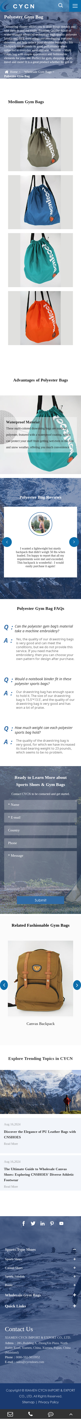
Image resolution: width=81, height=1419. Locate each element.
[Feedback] (50, 1414)
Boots (8, 1285)
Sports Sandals (15, 1276)
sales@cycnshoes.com (30, 1362)
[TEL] (30, 1414)
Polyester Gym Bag (17, 76)
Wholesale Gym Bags (38, 72)
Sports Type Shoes (20, 1249)
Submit (40, 900)
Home (14, 72)
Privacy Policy (48, 1402)
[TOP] (71, 1414)
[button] (7, 542)
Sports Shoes (13, 1259)
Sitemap (28, 1402)
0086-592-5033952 (28, 1357)
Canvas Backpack (41, 1023)
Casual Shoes (14, 1267)
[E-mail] (10, 1414)
